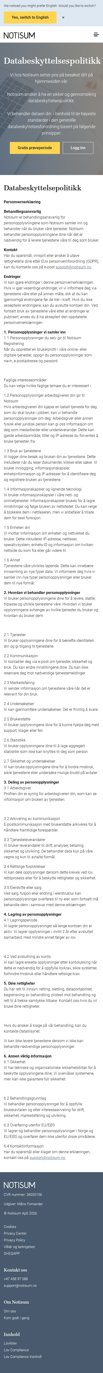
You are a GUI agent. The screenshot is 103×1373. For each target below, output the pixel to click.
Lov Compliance (16, 1350)
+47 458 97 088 (16, 1279)
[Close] (63, 17)
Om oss (10, 1311)
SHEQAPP (12, 1253)
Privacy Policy (14, 1240)
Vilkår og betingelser (19, 1247)
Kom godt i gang (16, 1318)
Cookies (10, 1227)
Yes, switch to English (30, 17)
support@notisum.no (73, 267)
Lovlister (10, 1343)
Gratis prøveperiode (35, 148)
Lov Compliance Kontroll (22, 1357)
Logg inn (78, 148)
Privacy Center (15, 1233)
